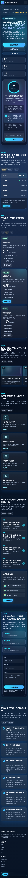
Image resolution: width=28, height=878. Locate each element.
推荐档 (2, 850)
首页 (2, 845)
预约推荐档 (7, 301)
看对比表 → (5, 468)
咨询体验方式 (7, 265)
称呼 (5, 657)
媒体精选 (3, 866)
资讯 (2, 852)
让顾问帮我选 (8, 600)
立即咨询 (5, 874)
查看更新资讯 (14, 53)
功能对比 (3, 847)
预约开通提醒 (14, 45)
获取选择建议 (6, 206)
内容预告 (3, 864)
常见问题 (3, 861)
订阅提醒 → (5, 429)
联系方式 (6, 664)
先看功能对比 (14, 49)
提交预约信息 (14, 687)
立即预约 (14, 139)
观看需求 (6, 672)
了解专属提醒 (7, 335)
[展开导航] (25, 2)
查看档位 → (5, 448)
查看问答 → (5, 487)
